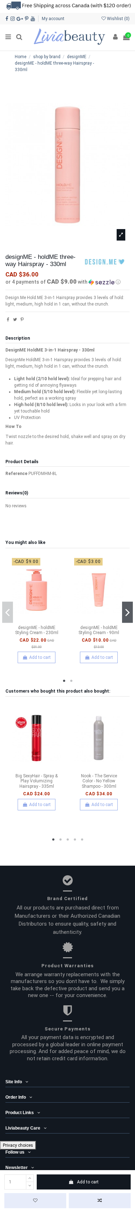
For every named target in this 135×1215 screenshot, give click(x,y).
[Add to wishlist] (35, 1200)
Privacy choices (18, 1145)
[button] (67, 281)
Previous (7, 612)
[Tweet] (15, 319)
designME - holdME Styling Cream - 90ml (98, 630)
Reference (16, 473)
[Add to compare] (100, 1200)
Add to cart (88, 1181)
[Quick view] (45, 619)
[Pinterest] (22, 319)
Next (127, 612)
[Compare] (36, 619)
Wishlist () (118, 18)
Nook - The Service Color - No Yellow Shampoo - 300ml (99, 781)
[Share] (8, 319)
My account (53, 18)
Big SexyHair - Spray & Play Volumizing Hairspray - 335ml (36, 781)
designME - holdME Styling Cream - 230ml (36, 630)
